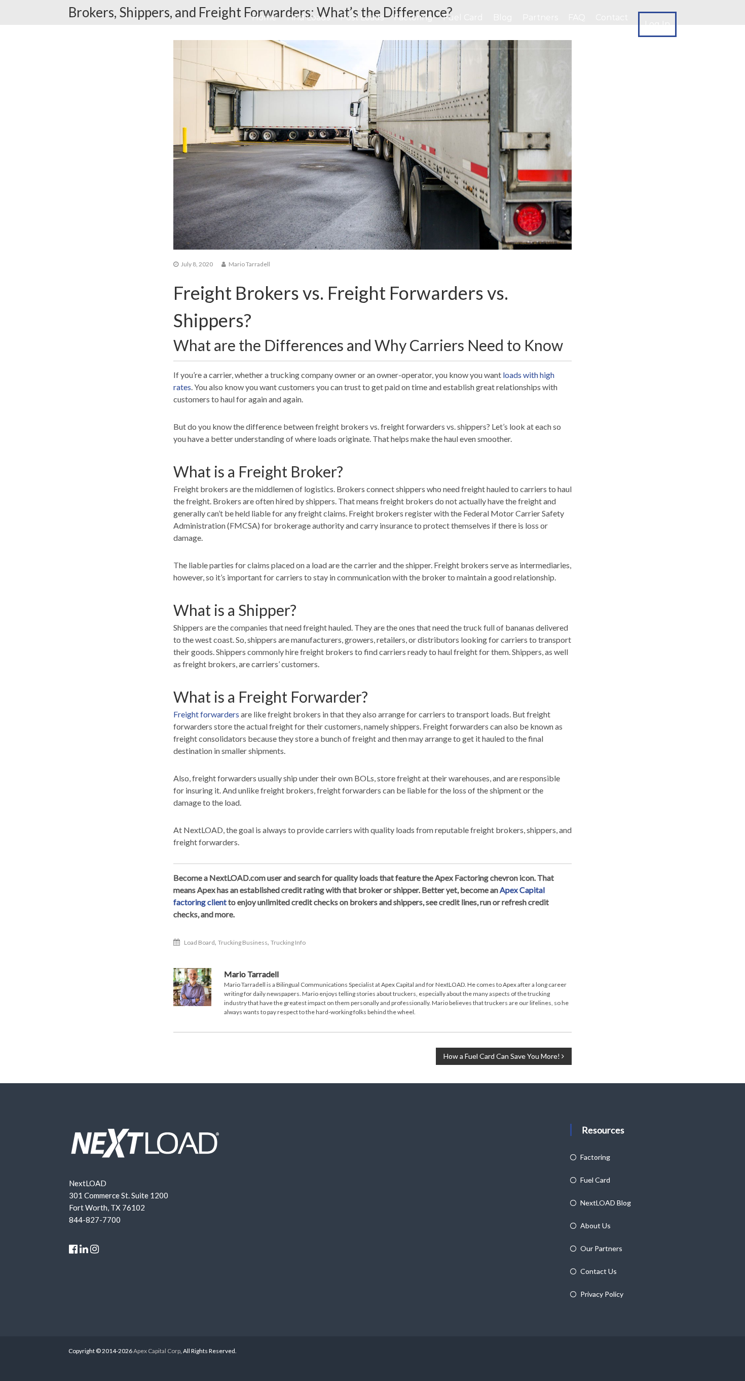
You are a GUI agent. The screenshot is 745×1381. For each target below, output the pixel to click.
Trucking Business (243, 942)
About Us (595, 1225)
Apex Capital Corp (156, 1351)
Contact (611, 17)
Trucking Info (288, 942)
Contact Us (598, 1271)
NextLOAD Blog (605, 1202)
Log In (657, 24)
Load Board (199, 942)
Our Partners (601, 1248)
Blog (502, 17)
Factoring (413, 17)
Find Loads (308, 17)
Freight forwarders (206, 714)
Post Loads (362, 17)
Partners (540, 17)
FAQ (576, 17)
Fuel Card (463, 17)
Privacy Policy (601, 1294)
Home (264, 17)
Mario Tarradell (249, 264)
